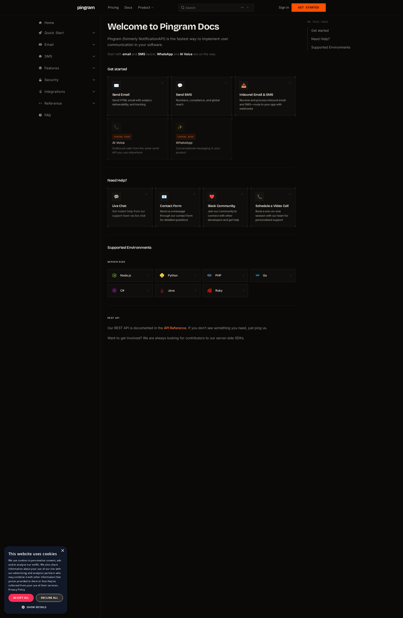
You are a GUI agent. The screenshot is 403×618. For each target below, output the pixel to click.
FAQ (47, 115)
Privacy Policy (16, 589)
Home (49, 23)
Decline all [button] (49, 598)
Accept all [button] (21, 598)
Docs (128, 7)
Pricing (113, 7)
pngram (86, 7)
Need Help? (320, 39)
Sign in (284, 7)
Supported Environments (330, 47)
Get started (308, 7)
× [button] (62, 550)
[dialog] (35, 580)
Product (144, 7)
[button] (35, 607)
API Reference (175, 328)
